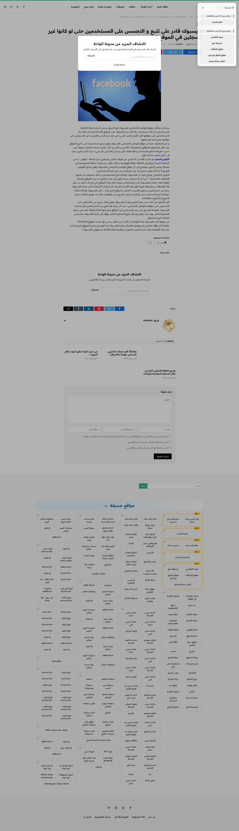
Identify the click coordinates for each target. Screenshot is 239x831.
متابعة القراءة (119, 64)
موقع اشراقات (217, 49)
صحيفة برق (217, 43)
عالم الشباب (217, 22)
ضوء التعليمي (217, 37)
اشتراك (91, 55)
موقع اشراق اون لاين (217, 55)
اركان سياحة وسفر (217, 61)
